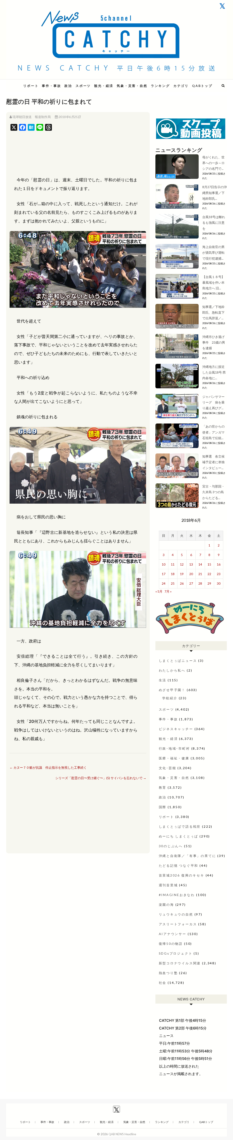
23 (218, 574)
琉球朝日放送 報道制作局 (31, 117)
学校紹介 (169, 698)
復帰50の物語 (171, 943)
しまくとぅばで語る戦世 (180, 826)
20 (191, 574)
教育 (163, 787)
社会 (163, 983)
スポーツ (83, 86)
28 (200, 583)
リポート (30, 86)
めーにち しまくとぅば (178, 836)
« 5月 (158, 591)
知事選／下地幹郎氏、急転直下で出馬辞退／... (213, 312)
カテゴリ (181, 86)
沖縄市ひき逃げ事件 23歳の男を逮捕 (213, 342)
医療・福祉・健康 (174, 758)
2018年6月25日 (69, 117)
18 (173, 574)
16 (218, 564)
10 (163, 564)
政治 (68, 86)
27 (191, 583)
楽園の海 (166, 904)
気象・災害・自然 (132, 86)
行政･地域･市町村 (174, 748)
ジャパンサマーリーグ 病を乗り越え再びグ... (213, 402)
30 (218, 583)
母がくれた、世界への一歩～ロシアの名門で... (213, 162)
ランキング (160, 86)
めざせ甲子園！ (172, 690)
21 (200, 574)
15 (209, 564)
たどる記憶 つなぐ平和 (178, 865)
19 (182, 574)
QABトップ (202, 86)
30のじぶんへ (171, 846)
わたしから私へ (172, 670)
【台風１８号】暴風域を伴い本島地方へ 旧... (213, 282)
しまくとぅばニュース (178, 660)
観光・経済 (103, 86)
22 (209, 574)
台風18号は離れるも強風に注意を (213, 222)
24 (163, 583)
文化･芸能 (167, 768)
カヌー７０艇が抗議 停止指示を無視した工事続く (48, 767)
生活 (163, 680)
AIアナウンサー (172, 934)
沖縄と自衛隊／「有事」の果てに (187, 856)
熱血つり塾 (168, 973)
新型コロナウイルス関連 (180, 963)
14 (200, 564)
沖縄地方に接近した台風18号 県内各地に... (214, 372)
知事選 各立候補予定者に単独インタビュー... (213, 462)
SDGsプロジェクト (175, 953)
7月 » (168, 591)
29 (209, 583)
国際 (163, 807)
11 (173, 564)
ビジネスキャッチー (176, 729)
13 (191, 564)
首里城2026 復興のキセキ (181, 875)
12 (182, 564)
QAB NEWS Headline (122, 1134)
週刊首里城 (168, 885)
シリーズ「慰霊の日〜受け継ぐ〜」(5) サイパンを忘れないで (100, 778)
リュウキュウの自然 (176, 914)
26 (182, 583)
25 (173, 583)
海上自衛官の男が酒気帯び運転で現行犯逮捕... (213, 252)
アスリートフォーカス (178, 924)
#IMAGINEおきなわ (177, 895)
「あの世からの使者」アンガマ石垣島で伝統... (213, 432)
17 (163, 574)
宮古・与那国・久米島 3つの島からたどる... (213, 492)
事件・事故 (51, 86)
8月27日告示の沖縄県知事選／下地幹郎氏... (214, 192)
